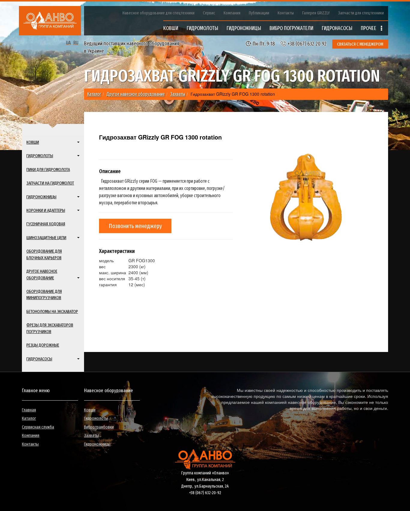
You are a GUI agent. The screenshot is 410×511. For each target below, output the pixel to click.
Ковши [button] (32, 142)
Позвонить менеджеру (135, 226)
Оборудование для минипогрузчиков (44, 294)
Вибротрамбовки (99, 427)
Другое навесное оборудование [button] (41, 274)
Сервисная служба (38, 427)
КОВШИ (170, 28)
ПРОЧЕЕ (369, 28)
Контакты (286, 13)
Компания (232, 13)
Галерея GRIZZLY (316, 13)
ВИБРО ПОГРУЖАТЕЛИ (291, 28)
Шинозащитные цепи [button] (46, 237)
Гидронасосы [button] (39, 359)
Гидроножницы (97, 444)
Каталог (29, 418)
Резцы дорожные (42, 345)
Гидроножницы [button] (41, 197)
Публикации (259, 13)
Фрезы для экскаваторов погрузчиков (49, 328)
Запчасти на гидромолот (50, 183)
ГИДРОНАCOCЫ (337, 28)
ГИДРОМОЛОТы (202, 28)
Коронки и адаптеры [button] (45, 210)
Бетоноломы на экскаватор (52, 311)
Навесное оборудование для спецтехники (158, 13)
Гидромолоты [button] (39, 155)
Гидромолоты (96, 418)
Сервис (209, 13)
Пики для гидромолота (48, 169)
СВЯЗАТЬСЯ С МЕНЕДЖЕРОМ (360, 44)
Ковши (89, 410)
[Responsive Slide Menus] (50, 21)
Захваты (91, 435)
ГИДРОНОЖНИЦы (244, 28)
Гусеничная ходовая (45, 224)
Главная (29, 410)
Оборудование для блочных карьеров (44, 254)
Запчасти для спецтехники (361, 13)
